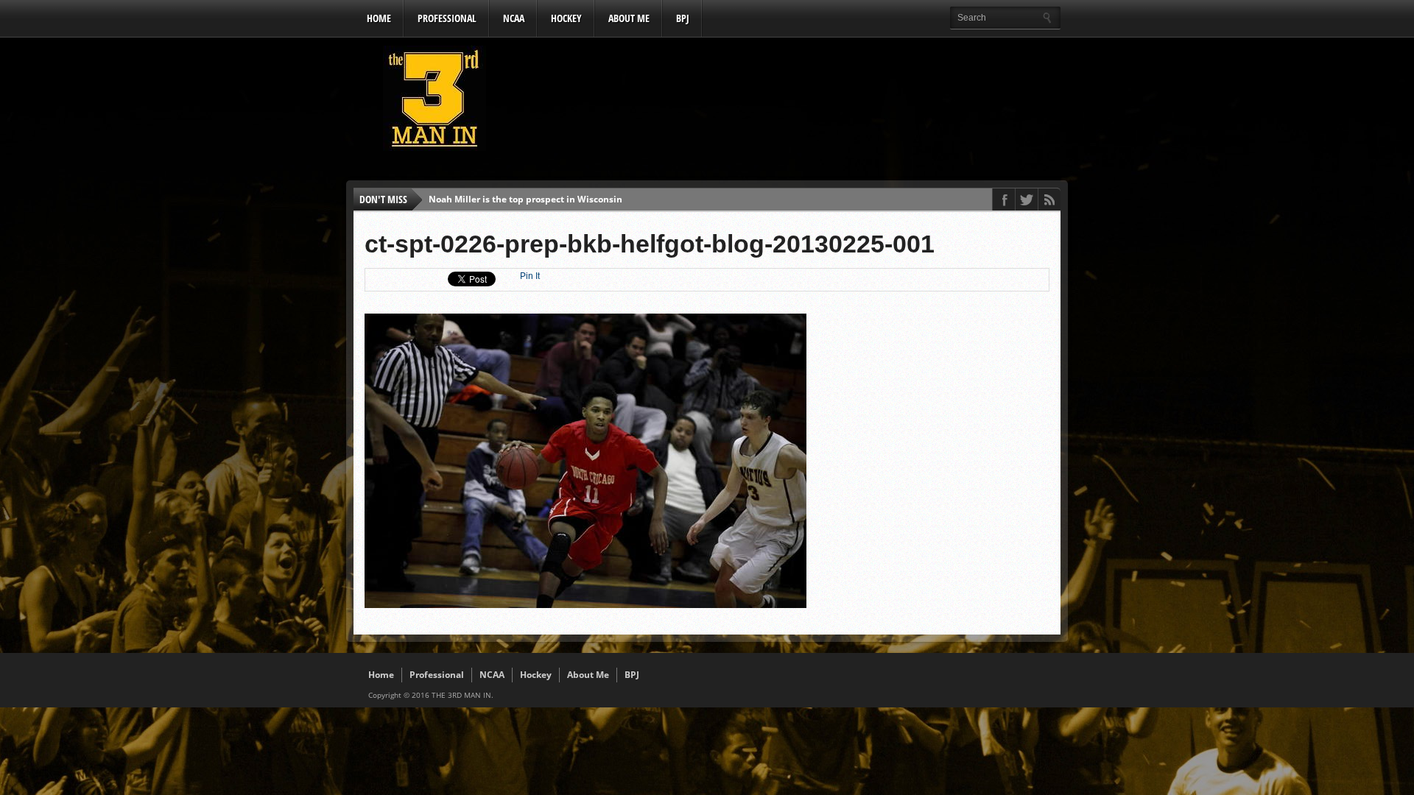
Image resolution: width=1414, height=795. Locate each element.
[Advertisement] (792, 102)
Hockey (566, 18)
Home (379, 18)
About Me (629, 18)
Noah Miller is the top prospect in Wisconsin (525, 199)
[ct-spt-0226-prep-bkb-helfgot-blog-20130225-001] (585, 604)
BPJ (682, 18)
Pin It (530, 276)
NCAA (513, 18)
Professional (447, 18)
